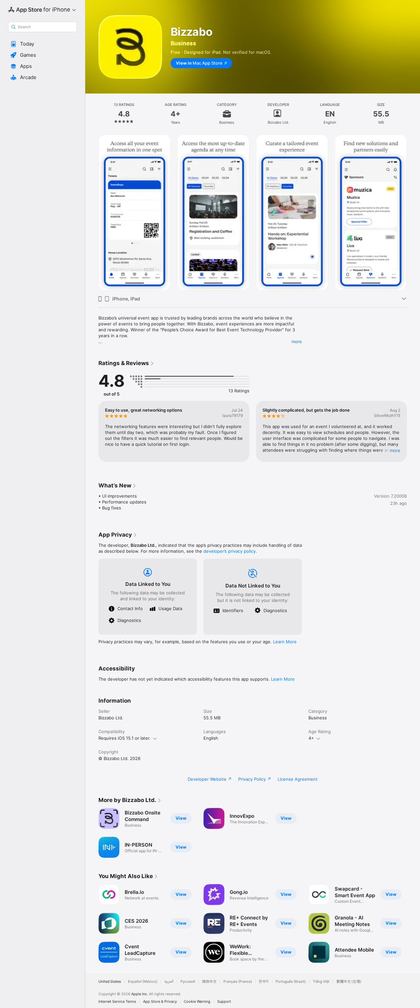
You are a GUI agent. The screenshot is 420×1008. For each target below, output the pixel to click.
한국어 (264, 981)
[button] (42, 44)
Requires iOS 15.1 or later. (124, 738)
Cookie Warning (197, 1001)
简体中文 (209, 981)
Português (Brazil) (291, 981)
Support (224, 1001)
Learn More (285, 641)
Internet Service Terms (117, 1001)
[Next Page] (413, 212)
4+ (311, 738)
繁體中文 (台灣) (348, 981)
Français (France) (237, 981)
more (296, 341)
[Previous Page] (91, 212)
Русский (187, 981)
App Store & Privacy (160, 1001)
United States (109, 981)
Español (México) (143, 981)
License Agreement (298, 779)
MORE (395, 450)
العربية (169, 981)
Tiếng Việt (321, 981)
